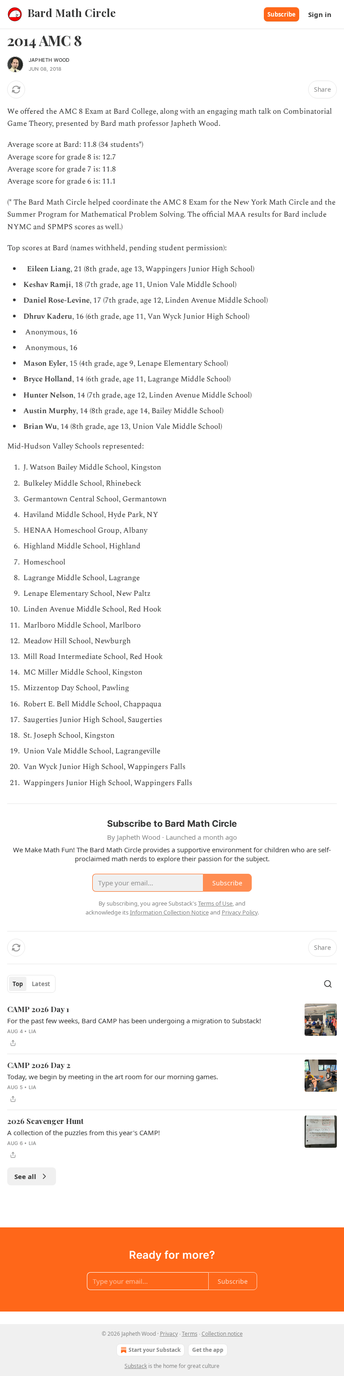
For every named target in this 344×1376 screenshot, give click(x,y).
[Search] (328, 984)
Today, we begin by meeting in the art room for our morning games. (112, 1076)
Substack (136, 1366)
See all (25, 1176)
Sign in (319, 14)
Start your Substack (155, 1350)
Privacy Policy (240, 912)
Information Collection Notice (169, 912)
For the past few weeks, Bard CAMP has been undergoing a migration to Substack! (134, 1020)
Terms (190, 1334)
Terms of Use (215, 903)
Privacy (169, 1334)
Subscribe (281, 14)
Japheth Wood (49, 60)
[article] (172, 1026)
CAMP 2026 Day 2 (38, 1065)
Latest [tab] (41, 984)
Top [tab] (18, 984)
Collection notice (222, 1334)
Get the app (208, 1350)
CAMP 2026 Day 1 (38, 1009)
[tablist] (31, 984)
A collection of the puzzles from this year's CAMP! (83, 1132)
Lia (33, 1031)
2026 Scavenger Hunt (45, 1121)
